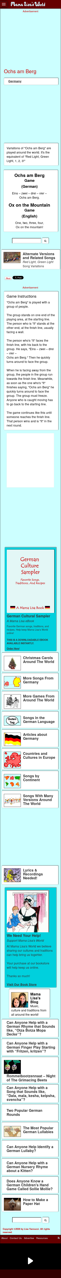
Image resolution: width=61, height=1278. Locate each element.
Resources (42, 1238)
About (4, 1238)
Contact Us (16, 1238)
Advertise (29, 1238)
